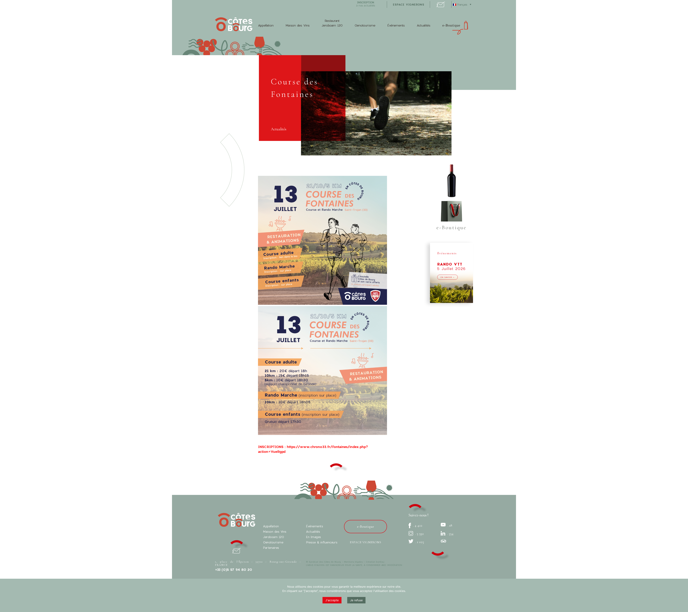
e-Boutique (451, 25)
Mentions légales (353, 561)
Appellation (266, 25)
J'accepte (332, 600)
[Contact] (440, 6)
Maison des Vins (298, 25)
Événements (396, 25)
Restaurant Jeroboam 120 (332, 23)
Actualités (423, 25)
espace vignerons (408, 4)
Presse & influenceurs (322, 542)
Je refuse (356, 600)
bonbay (380, 561)
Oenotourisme (365, 25)
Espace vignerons (365, 542)
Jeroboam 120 (273, 537)
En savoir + (447, 277)
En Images (313, 537)
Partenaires (271, 547)
